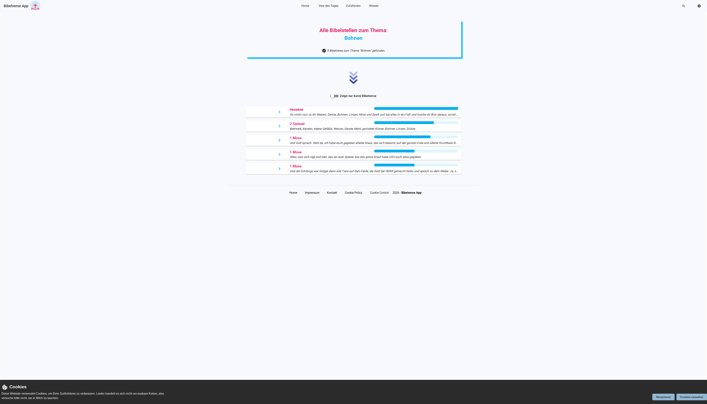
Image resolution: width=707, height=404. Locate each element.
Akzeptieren (663, 397)
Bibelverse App (16, 6)
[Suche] (684, 6)
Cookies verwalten (691, 397)
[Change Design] (700, 6)
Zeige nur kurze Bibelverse (358, 96)
